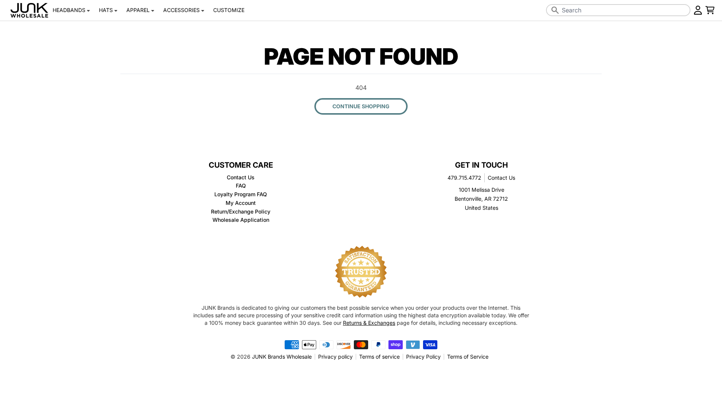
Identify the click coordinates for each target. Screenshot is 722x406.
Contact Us (501, 177)
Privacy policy (335, 356)
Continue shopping (361, 106)
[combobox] (618, 10)
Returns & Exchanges (369, 323)
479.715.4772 (464, 177)
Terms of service (379, 356)
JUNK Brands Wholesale (282, 356)
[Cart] (709, 10)
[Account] (697, 10)
